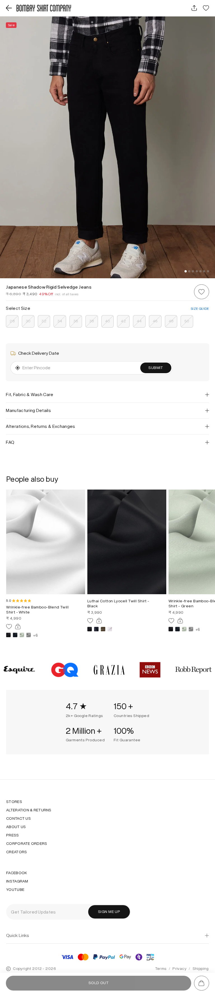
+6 (35, 635)
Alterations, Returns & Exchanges (40, 426)
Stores (14, 802)
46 (155, 321)
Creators (16, 852)
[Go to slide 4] (197, 271)
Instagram (17, 881)
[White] (109, 629)
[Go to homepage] (44, 8)
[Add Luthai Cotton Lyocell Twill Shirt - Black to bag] (99, 621)
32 (43, 321)
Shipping (201, 968)
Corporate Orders (26, 844)
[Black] (8, 635)
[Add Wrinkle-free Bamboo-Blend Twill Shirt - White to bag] (18, 626)
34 (59, 321)
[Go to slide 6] (204, 271)
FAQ (10, 442)
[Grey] (28, 635)
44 (139, 321)
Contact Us (18, 819)
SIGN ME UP (109, 911)
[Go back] (9, 8)
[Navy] (96, 629)
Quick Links (17, 935)
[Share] (194, 8)
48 (171, 321)
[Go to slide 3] (193, 271)
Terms (161, 968)
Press (12, 835)
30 (28, 321)
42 (123, 321)
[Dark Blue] (15, 635)
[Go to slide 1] (185, 271)
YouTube (15, 890)
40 (107, 321)
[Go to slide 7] (208, 271)
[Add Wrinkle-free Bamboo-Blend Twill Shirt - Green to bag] (180, 621)
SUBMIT (155, 367)
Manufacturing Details (28, 410)
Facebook (16, 873)
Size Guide (200, 308)
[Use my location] (17, 367)
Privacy (179, 968)
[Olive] (103, 629)
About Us (16, 827)
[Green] (21, 635)
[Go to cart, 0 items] (201, 983)
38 (91, 321)
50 (187, 321)
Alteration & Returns (29, 810)
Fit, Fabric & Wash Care (29, 394)
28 (12, 321)
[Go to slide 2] (189, 271)
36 (75, 321)
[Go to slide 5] (200, 271)
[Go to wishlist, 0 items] (206, 8)
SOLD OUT (98, 982)
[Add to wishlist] (201, 291)
